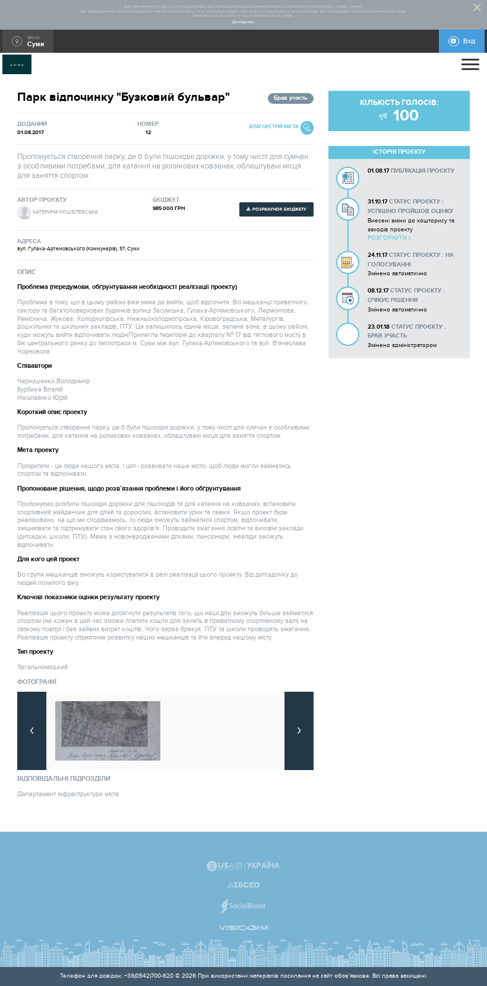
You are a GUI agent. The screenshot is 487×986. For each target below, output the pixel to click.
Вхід (469, 41)
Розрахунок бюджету (279, 209)
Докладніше (243, 22)
